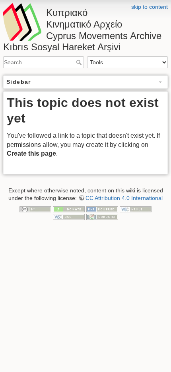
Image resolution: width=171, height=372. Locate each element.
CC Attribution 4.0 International (124, 198)
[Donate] (69, 209)
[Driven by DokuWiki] (102, 216)
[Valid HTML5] (136, 209)
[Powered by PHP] (102, 209)
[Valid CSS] (69, 216)
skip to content (149, 7)
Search (80, 62)
